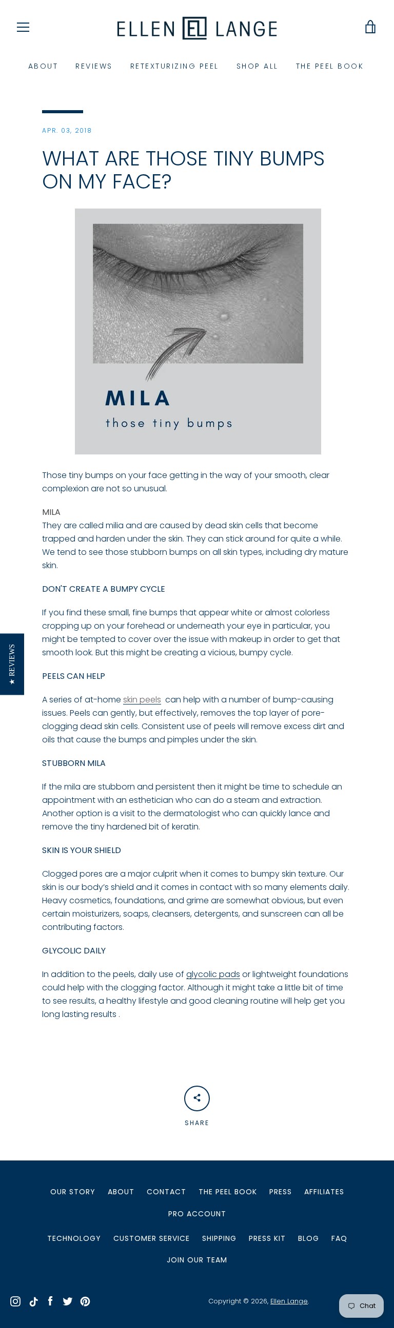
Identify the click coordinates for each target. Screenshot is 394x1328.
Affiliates (324, 1192)
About (121, 1192)
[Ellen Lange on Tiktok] (33, 1300)
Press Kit (267, 1238)
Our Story (72, 1192)
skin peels (142, 700)
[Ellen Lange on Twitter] (68, 1300)
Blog (308, 1238)
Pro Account (197, 1214)
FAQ (339, 1238)
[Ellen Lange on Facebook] (50, 1300)
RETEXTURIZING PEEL (174, 66)
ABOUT (43, 66)
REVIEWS (94, 66)
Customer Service (151, 1238)
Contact (166, 1192)
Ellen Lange (289, 1301)
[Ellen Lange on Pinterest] (85, 1300)
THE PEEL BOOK (330, 66)
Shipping (219, 1238)
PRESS (280, 1192)
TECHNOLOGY (74, 1238)
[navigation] (23, 27)
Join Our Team (197, 1260)
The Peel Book (228, 1192)
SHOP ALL (258, 66)
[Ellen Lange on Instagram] (15, 1300)
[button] (12, 664)
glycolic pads (213, 974)
